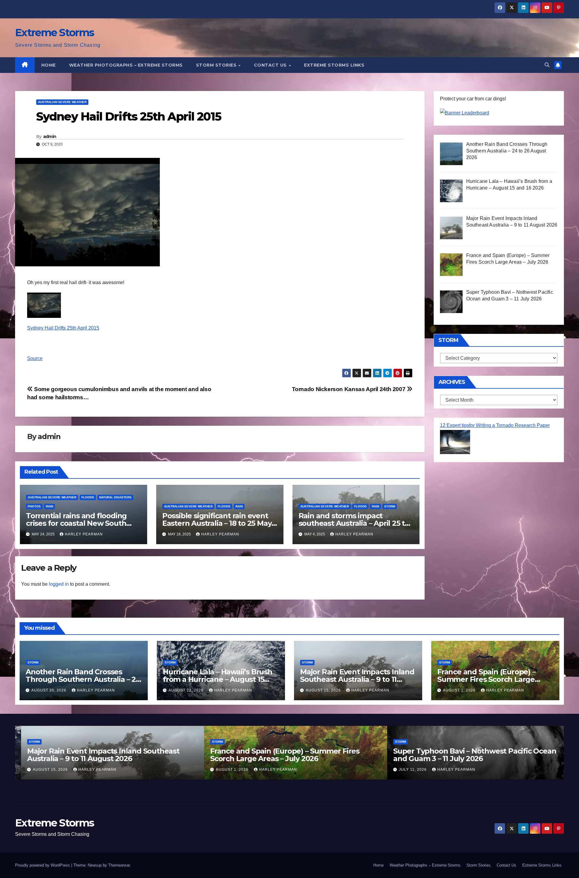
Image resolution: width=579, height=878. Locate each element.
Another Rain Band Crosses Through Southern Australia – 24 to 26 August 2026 (83, 679)
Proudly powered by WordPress (43, 865)
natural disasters (115, 497)
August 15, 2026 (324, 690)
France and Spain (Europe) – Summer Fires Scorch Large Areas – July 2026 (486, 679)
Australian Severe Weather (62, 102)
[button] (547, 64)
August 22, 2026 (187, 690)
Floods (87, 497)
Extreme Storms (54, 32)
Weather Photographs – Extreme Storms (126, 65)
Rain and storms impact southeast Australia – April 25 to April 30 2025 (354, 523)
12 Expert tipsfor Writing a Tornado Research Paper (495, 425)
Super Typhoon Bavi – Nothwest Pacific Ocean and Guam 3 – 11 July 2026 (468, 755)
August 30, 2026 (49, 690)
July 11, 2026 (407, 769)
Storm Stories (217, 65)
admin (49, 136)
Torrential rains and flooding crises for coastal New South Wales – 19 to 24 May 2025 (76, 523)
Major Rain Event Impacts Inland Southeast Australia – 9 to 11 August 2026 (357, 679)
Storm (389, 506)
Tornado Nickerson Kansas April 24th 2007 (349, 389)
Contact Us (271, 65)
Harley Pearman (84, 534)
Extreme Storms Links (334, 65)
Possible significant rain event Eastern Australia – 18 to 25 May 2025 (217, 523)
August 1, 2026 (460, 690)
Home (48, 65)
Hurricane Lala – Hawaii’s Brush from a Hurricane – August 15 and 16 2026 (217, 679)
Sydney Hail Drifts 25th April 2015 (63, 328)
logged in (59, 584)
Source (35, 358)
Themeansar (119, 865)
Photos (34, 506)
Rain (49, 506)
